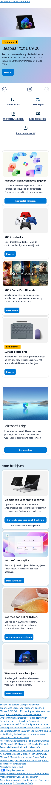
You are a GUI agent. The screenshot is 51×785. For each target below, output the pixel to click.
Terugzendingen (39, 717)
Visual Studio (24, 760)
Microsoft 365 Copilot (28, 743)
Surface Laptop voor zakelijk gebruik (25, 519)
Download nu (25, 449)
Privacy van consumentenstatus (15, 773)
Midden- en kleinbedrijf (18, 747)
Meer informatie (14, 580)
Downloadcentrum (32, 714)
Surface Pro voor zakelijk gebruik (25, 525)
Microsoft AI (6, 740)
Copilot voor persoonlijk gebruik (28, 707)
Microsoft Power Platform (35, 757)
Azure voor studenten (18, 737)
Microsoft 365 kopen (25, 200)
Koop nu (8, 72)
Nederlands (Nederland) (11, 766)
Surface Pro (5, 704)
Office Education (22, 730)
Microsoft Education (19, 724)
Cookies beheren (30, 776)
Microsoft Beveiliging (22, 740)
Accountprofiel (15, 714)
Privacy (17, 776)
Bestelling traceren (9, 721)
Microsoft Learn (21, 750)
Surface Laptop (19, 704)
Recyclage (24, 721)
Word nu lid (12, 310)
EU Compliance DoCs (23, 783)
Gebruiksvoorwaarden (11, 780)
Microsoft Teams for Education (25, 727)
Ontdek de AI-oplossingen (19, 637)
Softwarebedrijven (9, 760)
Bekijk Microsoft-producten (27, 711)
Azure (36, 740)
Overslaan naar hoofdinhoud (15, 1)
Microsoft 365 (6, 711)
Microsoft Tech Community (34, 753)
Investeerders (19, 763)
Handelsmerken (30, 780)
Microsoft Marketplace (11, 757)
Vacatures (36, 760)
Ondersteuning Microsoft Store (15, 717)
